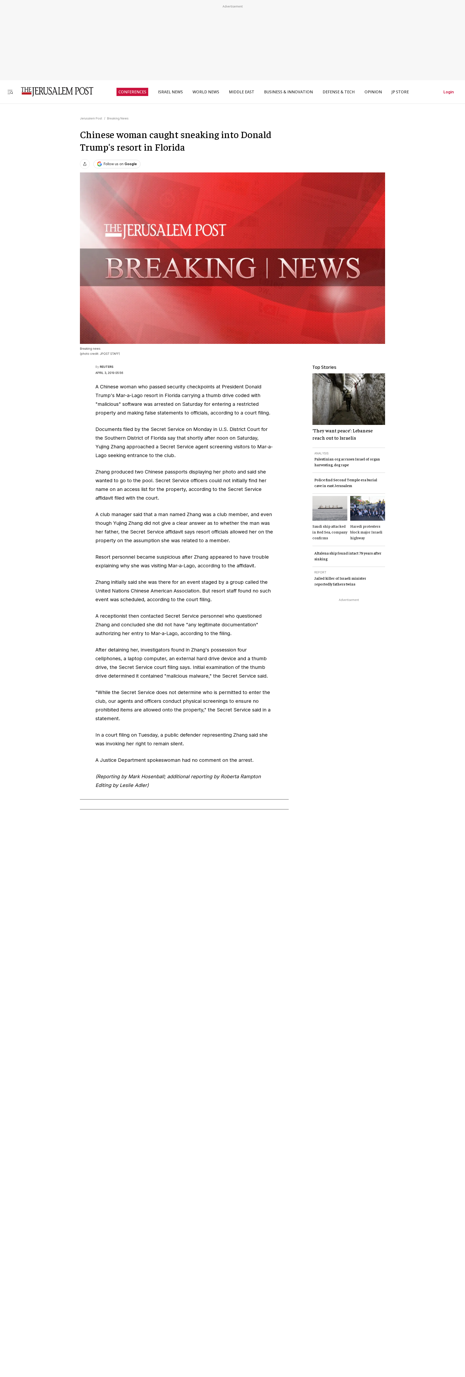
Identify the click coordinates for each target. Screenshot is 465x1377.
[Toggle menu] (10, 92)
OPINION (373, 92)
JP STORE (400, 92)
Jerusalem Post (91, 118)
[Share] (85, 164)
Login (448, 91)
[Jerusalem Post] (54, 92)
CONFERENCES (132, 92)
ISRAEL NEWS (170, 92)
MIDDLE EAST (241, 92)
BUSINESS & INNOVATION (288, 92)
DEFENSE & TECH (339, 92)
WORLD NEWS (206, 92)
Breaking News (118, 118)
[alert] (43, 1321)
